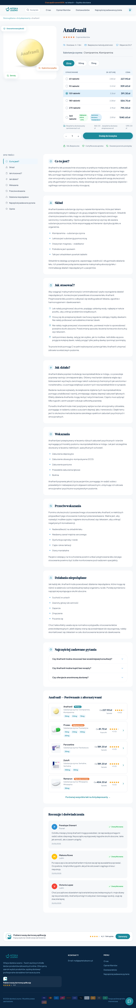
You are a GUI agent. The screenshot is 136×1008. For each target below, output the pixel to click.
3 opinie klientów (83, 37)
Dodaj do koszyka (108, 135)
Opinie (12, 209)
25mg (68, 63)
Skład (11, 167)
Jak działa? (13, 179)
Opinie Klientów (63, 10)
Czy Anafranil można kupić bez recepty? (71, 668)
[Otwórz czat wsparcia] (129, 1001)
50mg (81, 63)
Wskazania (13, 185)
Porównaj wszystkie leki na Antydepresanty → (87, 797)
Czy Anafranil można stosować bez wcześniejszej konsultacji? (82, 659)
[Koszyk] (130, 10)
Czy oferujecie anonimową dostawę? (70, 677)
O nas (48, 10)
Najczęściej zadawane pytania (108, 10)
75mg (93, 63)
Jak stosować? (15, 173)
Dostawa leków (83, 10)
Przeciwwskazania (17, 191)
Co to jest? (14, 161)
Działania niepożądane (19, 197)
